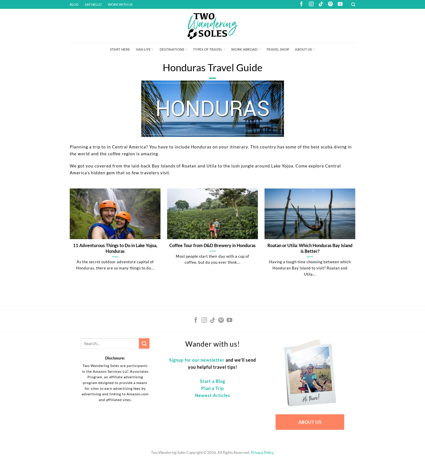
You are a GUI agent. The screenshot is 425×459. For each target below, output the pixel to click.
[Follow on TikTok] (321, 4)
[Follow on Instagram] (311, 4)
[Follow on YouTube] (340, 4)
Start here (120, 49)
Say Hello (93, 4)
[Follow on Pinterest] (330, 4)
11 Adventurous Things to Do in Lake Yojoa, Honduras (115, 248)
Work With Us (120, 4)
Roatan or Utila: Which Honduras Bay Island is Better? (309, 248)
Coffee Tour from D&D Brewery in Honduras (212, 245)
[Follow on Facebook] (301, 4)
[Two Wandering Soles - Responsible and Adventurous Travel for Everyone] (213, 25)
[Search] (353, 4)
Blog (74, 4)
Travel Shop (277, 49)
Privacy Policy (262, 452)
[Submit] (144, 343)
